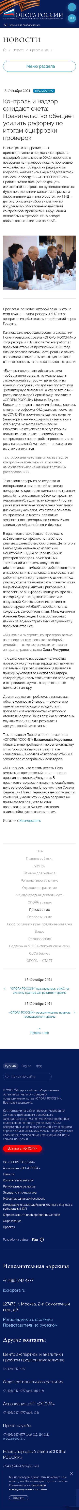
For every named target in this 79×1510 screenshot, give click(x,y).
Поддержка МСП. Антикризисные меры (39, 946)
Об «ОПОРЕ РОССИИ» (19, 1162)
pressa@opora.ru (14, 1438)
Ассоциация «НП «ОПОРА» (21, 1168)
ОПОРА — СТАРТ (39, 961)
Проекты (9, 1227)
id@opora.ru (14, 1290)
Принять (18, 1497)
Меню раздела (40, 66)
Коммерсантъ (30, 821)
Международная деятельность (39, 895)
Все (40, 851)
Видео (40, 931)
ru (72, 18)
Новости (18, 50)
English (26, 1066)
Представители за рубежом (30, 1325)
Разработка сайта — (21, 1239)
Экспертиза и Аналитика (20, 1192)
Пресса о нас (39, 50)
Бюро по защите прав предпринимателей (39, 924)
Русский (10, 1066)
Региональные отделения (28, 1319)
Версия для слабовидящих (24, 25)
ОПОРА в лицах (39, 902)
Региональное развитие (39, 880)
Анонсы (40, 866)
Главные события (39, 859)
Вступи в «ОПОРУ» (22, 1148)
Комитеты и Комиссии (18, 1180)
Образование (12, 1221)
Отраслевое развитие (39, 888)
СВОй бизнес (39, 953)
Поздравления (39, 939)
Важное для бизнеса (39, 873)
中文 (39, 1066)
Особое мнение (39, 917)
